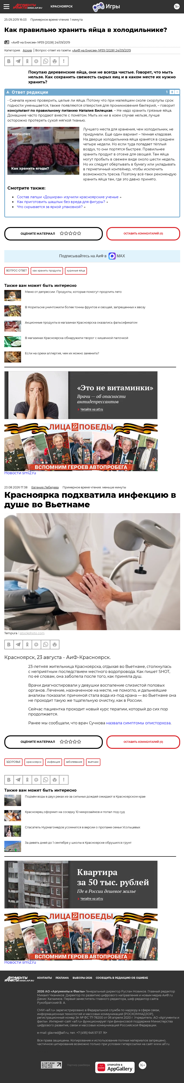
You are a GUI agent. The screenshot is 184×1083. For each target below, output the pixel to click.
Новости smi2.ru (20, 473)
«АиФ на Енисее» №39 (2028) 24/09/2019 (101, 50)
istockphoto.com (32, 633)
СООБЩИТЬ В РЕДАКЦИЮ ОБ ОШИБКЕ (122, 977)
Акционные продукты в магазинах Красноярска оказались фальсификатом (81, 322)
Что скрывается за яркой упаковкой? (50, 207)
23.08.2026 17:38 (16, 487)
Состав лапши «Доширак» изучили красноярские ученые (68, 197)
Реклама (62, 977)
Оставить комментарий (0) (143, 233)
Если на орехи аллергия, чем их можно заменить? (62, 353)
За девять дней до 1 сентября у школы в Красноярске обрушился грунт (78, 842)
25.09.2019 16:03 (15, 19)
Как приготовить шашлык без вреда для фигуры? (61, 202)
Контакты (44, 977)
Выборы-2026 (82, 977)
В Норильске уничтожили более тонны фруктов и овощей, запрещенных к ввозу (85, 307)
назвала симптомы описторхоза (138, 723)
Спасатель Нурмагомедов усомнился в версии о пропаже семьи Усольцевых (82, 827)
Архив (27, 50)
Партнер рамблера (78, 1065)
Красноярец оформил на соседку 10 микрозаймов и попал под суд (75, 812)
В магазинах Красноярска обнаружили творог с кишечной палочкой (76, 338)
